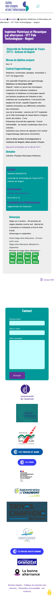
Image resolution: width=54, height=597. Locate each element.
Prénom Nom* (15, 319)
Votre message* (15, 338)
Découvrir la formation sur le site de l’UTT (23, 147)
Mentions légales (15, 585)
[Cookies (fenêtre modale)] (49, 592)
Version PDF (48, 280)
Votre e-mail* (14, 329)
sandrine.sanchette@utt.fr (18, 193)
